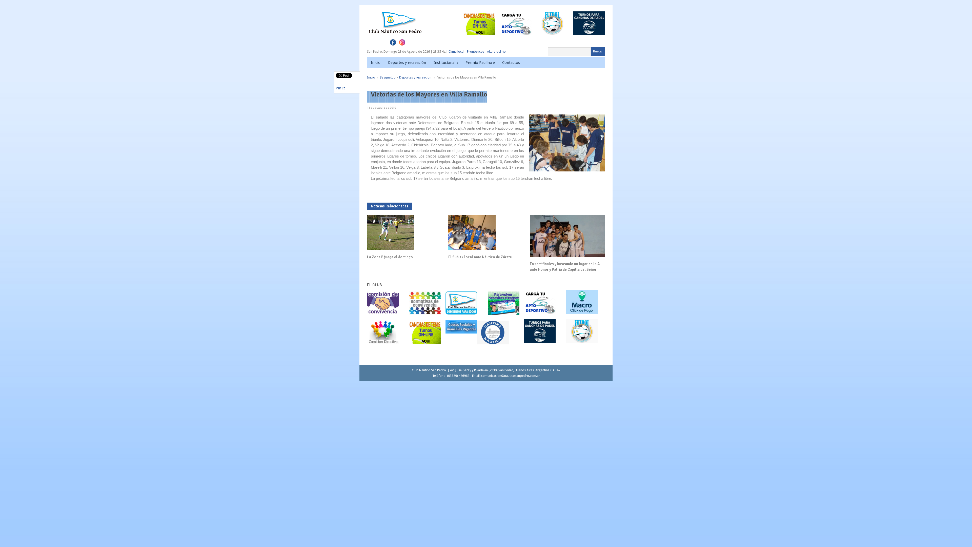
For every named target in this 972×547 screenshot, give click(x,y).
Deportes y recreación (407, 62)
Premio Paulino (480, 62)
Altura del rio (496, 51)
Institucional (446, 62)
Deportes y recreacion (415, 77)
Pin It (340, 88)
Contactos (511, 62)
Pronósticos (475, 51)
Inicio (375, 62)
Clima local (456, 51)
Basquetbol (388, 77)
